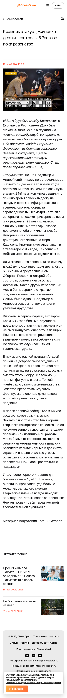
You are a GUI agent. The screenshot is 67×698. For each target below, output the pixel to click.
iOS (37, 649)
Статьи (14, 642)
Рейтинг (25, 642)
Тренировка (40, 636)
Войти (58, 5)
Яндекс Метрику (41, 675)
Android (46, 649)
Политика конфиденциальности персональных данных (33, 682)
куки (30, 675)
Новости (54, 636)
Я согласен (16, 688)
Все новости (14, 19)
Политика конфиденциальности (33, 671)
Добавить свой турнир (44, 642)
